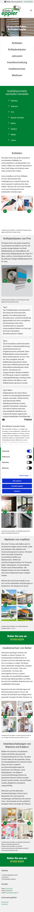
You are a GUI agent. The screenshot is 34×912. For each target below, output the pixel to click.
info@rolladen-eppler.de (11, 892)
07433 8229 (28, 2)
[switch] (29, 456)
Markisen (17, 75)
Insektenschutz (17, 68)
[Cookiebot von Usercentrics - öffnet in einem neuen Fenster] (24, 420)
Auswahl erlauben (17, 486)
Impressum (4, 904)
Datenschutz (5, 902)
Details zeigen (23, 475)
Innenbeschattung (17, 62)
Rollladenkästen (17, 49)
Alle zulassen (17, 481)
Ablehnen (17, 491)
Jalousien (17, 56)
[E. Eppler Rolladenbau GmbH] (11, 11)
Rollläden (17, 43)
